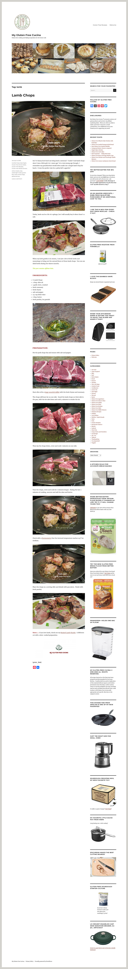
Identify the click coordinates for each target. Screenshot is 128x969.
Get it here (107, 573)
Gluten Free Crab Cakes (98, 152)
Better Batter (95, 377)
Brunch (94, 380)
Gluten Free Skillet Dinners (19, 168)
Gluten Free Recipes (100, 25)
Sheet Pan (94, 430)
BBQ (93, 373)
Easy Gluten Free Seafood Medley (101, 146)
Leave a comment (17, 178)
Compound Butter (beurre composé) (102, 148)
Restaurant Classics (97, 424)
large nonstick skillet (52, 392)
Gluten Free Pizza (96, 404)
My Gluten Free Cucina (26, 35)
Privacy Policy (95, 355)
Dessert (94, 393)
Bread (93, 379)
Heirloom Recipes (96, 412)
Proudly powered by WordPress (43, 961)
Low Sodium (95, 415)
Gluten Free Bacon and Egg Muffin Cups (103, 155)
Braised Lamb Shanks (68, 632)
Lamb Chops (23, 95)
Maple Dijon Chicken (97, 150)
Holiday (94, 413)
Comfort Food (16, 163)
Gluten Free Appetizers (98, 399)
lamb (16, 174)
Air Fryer (94, 369)
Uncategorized (96, 441)
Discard (94, 395)
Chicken (94, 382)
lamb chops (21, 174)
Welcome (113, 25)
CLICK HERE (99, 181)
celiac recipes (15, 171)
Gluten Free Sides (96, 408)
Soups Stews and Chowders (99, 432)
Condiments (95, 388)
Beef (93, 375)
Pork (93, 421)
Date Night (23, 163)
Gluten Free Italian (97, 402)
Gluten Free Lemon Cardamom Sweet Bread (104, 161)
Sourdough (95, 433)
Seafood (94, 428)
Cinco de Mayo (96, 384)
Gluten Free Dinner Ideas (19, 164)
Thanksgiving (95, 439)
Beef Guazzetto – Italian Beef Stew (101, 153)
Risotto (94, 426)
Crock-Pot (94, 390)
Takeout (94, 437)
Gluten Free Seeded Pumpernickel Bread (103, 144)
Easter (93, 397)
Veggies (94, 443)
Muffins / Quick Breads (98, 417)
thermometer (46, 538)
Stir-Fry (94, 435)
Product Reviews (96, 422)
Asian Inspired (96, 371)
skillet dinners (16, 176)
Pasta (93, 419)
